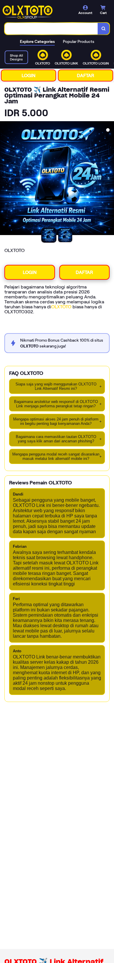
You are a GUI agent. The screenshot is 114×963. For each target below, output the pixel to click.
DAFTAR (85, 75)
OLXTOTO (61, 306)
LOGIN (28, 75)
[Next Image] (109, 179)
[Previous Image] (4, 179)
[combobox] (51, 28)
